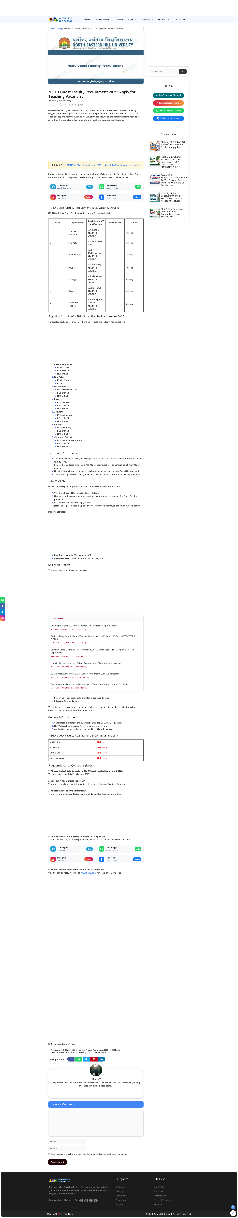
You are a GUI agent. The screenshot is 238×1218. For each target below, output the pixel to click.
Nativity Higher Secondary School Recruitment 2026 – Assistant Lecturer (171, 197)
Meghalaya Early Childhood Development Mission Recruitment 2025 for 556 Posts (85, 1050)
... (96, 1091)
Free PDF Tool (181, 19)
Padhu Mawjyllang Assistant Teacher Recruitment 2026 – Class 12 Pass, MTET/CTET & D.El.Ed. (171, 162)
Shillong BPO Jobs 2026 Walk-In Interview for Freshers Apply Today (173, 145)
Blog (60, 28)
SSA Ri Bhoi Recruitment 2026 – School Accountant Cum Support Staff (173, 213)
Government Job (58, 1044)
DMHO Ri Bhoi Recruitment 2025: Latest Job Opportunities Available (103, 165)
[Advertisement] (119, 7)
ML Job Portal (163, 1214)
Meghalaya (70, 1044)
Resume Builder (102, 19)
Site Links (145, 19)
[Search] (183, 71)
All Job (130, 19)
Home (87, 19)
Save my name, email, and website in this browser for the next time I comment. (89, 1154)
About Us (162, 19)
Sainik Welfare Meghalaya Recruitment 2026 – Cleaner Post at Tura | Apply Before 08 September (174, 180)
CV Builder (118, 19)
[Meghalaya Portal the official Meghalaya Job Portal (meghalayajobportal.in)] (60, 19)
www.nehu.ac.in (88, 872)
